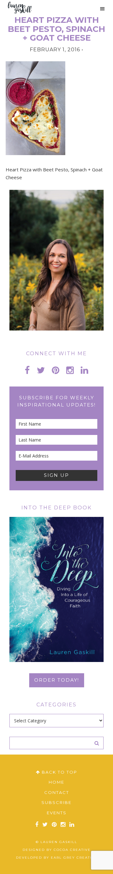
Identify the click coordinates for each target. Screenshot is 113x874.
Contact (56, 792)
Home (56, 782)
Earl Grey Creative (74, 858)
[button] (99, 9)
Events (57, 812)
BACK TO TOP (58, 772)
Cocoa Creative (72, 850)
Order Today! (56, 680)
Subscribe (56, 802)
